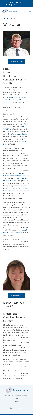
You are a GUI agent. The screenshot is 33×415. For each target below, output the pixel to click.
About (7, 18)
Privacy (17, 405)
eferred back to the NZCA (19, 134)
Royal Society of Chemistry (18, 97)
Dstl (17, 156)
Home (3, 18)
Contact (17, 401)
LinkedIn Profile (16, 61)
